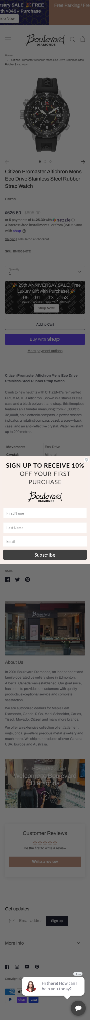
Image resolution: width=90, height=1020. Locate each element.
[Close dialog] (86, 460)
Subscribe (44, 555)
